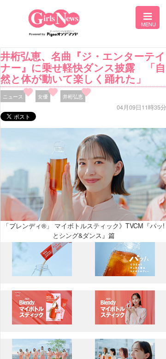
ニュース (13, 96)
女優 (43, 96)
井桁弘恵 (73, 96)
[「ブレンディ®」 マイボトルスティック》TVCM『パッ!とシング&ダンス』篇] (42, 274)
